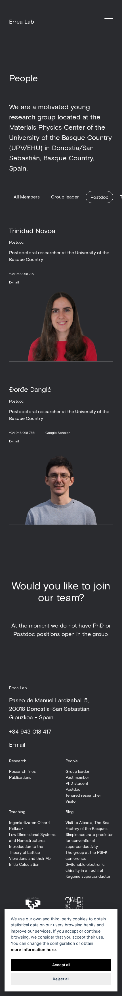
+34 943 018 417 (30, 731)
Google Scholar (57, 432)
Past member (77, 777)
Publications (20, 777)
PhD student (77, 783)
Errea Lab (21, 21)
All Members (27, 196)
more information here (33, 949)
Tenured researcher (83, 795)
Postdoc (99, 197)
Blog (69, 811)
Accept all (61, 964)
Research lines (22, 771)
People (72, 760)
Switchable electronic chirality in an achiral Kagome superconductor (88, 870)
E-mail (14, 282)
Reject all (61, 979)
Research (17, 760)
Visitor (71, 801)
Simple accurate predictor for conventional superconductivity (89, 840)
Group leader (65, 196)
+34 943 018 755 (22, 432)
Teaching (17, 811)
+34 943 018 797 (21, 274)
